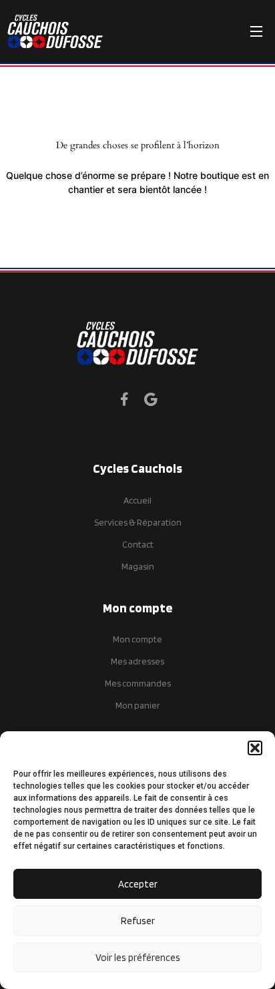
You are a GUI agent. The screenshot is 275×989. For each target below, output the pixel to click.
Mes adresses (137, 661)
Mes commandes (138, 683)
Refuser (138, 921)
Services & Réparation (138, 522)
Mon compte (137, 639)
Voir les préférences (137, 958)
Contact (138, 544)
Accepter (138, 884)
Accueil (137, 500)
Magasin (137, 566)
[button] (255, 748)
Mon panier (137, 705)
